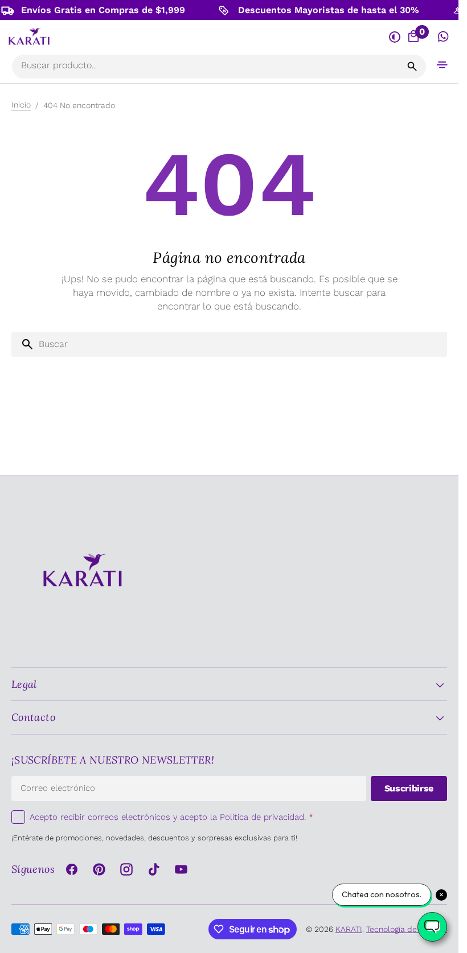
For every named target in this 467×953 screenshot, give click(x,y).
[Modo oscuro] (394, 36)
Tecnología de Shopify (406, 929)
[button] (442, 64)
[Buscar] (412, 66)
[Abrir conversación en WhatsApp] (443, 36)
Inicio (21, 104)
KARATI (348, 929)
